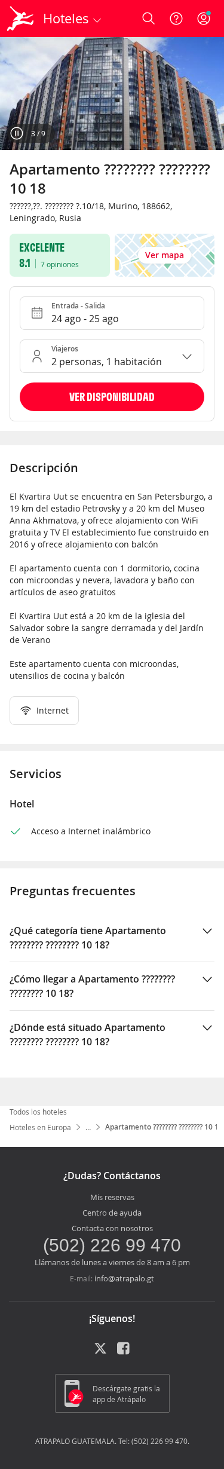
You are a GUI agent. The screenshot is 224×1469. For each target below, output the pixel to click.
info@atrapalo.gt (124, 1278)
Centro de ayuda (112, 1212)
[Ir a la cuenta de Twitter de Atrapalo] (100, 1352)
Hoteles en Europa (40, 1127)
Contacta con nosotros (112, 1228)
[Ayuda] (176, 18)
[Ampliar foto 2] (112, 93)
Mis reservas (112, 1197)
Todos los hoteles (38, 1111)
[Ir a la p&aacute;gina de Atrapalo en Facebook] (124, 1352)
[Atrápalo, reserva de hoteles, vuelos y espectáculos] (20, 18)
